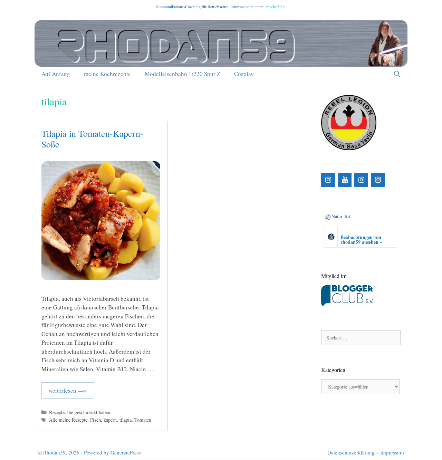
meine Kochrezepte (107, 74)
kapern (110, 419)
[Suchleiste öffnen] (396, 74)
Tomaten (142, 419)
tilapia (125, 419)
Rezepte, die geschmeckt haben (79, 412)
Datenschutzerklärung (351, 452)
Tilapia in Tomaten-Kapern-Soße (92, 138)
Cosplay (244, 74)
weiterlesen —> (68, 390)
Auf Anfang (55, 74)
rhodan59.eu (276, 6)
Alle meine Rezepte (68, 419)
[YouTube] (345, 180)
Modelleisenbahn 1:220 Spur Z (182, 74)
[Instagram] (328, 180)
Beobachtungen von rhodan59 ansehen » (361, 239)
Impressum (392, 452)
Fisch (95, 419)
